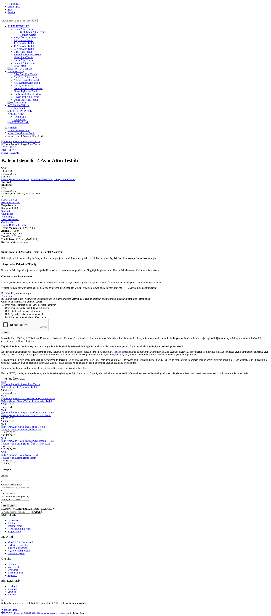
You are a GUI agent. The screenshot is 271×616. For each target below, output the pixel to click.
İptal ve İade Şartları (17, 547)
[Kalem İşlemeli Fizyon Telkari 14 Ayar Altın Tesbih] (28, 398)
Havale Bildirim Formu (19, 528)
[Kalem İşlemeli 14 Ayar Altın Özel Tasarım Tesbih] (27, 412)
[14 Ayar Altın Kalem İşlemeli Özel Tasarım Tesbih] (27, 440)
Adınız (4, 475)
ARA (34, 21)
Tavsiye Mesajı (8, 493)
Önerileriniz (7, 222)
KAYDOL (36, 512)
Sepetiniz (12, 575)
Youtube (12, 591)
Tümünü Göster (28, 34)
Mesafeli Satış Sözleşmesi (20, 542)
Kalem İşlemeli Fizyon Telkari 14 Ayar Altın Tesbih (26, 401)
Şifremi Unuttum (16, 572)
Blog (10, 9)
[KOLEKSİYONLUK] (20, 111)
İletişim (11, 12)
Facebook (12, 586)
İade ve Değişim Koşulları (14, 225)
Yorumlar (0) (7, 216)
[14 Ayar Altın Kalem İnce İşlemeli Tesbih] (23, 426)
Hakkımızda (14, 4)
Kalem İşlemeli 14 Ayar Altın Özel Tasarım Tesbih (26, 415)
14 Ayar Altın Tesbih (64, 179)
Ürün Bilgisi (7, 213)
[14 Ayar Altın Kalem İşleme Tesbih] (20, 455)
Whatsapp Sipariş (10, 609)
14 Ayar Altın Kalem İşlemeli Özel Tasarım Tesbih (26, 443)
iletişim (117, 351)
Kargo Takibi (14, 531)
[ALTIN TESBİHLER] (20, 68)
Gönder (6, 333)
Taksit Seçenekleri (10, 219)
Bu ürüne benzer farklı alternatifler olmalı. (25, 317)
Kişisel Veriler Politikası (19, 550)
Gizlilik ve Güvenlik (18, 545)
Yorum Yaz (6, 296)
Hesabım (12, 564)
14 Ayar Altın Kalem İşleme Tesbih (18, 457)
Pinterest (12, 594)
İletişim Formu (15, 526)
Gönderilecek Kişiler (11, 484)
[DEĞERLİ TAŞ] (17, 102)
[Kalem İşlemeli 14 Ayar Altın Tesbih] (20, 384)
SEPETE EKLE (9, 199)
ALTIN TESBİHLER (42, 179)
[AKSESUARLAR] (18, 122)
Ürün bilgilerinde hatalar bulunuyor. (22, 311)
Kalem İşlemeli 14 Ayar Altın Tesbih (19, 387)
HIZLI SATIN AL (10, 202)
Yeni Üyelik (13, 567)
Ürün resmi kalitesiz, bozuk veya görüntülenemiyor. (30, 304)
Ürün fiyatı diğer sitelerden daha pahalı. (24, 314)
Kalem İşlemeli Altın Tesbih (15, 179)
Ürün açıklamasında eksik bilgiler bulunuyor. (27, 308)
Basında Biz (14, 6)
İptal (4, 506)
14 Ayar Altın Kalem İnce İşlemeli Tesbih (21, 429)
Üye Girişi (13, 569)
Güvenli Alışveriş (16, 553)
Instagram (12, 589)
